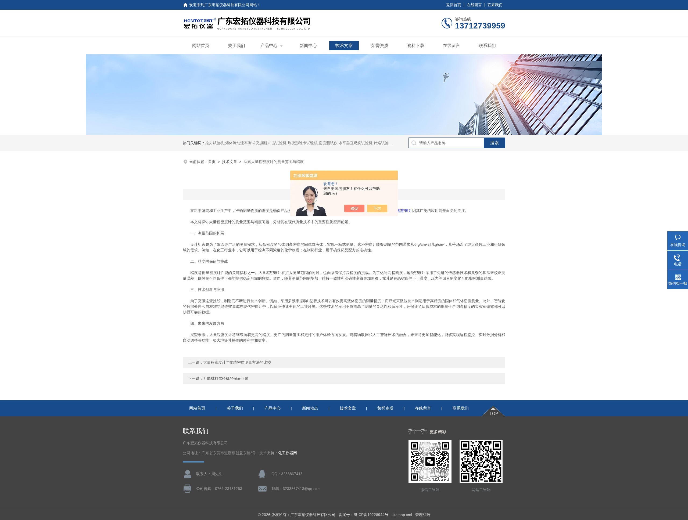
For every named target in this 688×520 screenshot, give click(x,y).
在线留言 (474, 5)
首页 (212, 162)
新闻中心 (308, 45)
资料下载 (415, 45)
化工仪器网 (287, 453)
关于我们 (236, 45)
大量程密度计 (401, 210)
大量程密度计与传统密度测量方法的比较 (237, 362)
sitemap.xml (402, 514)
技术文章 (344, 45)
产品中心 (269, 45)
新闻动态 (310, 408)
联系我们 (495, 5)
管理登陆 (422, 514)
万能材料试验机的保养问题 (225, 378)
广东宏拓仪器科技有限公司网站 (230, 5)
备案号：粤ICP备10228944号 (363, 514)
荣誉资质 (379, 45)
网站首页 (200, 45)
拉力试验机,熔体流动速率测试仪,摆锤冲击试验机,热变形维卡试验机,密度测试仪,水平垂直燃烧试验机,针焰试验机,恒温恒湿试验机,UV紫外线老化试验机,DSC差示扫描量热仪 (348, 143)
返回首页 (453, 5)
